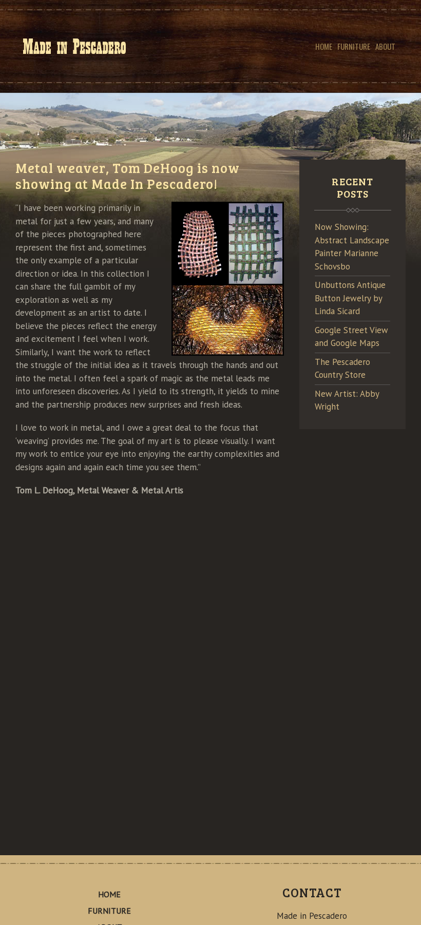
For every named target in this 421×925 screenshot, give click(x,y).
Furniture (353, 46)
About (385, 46)
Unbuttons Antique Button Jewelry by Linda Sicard (350, 298)
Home (323, 46)
